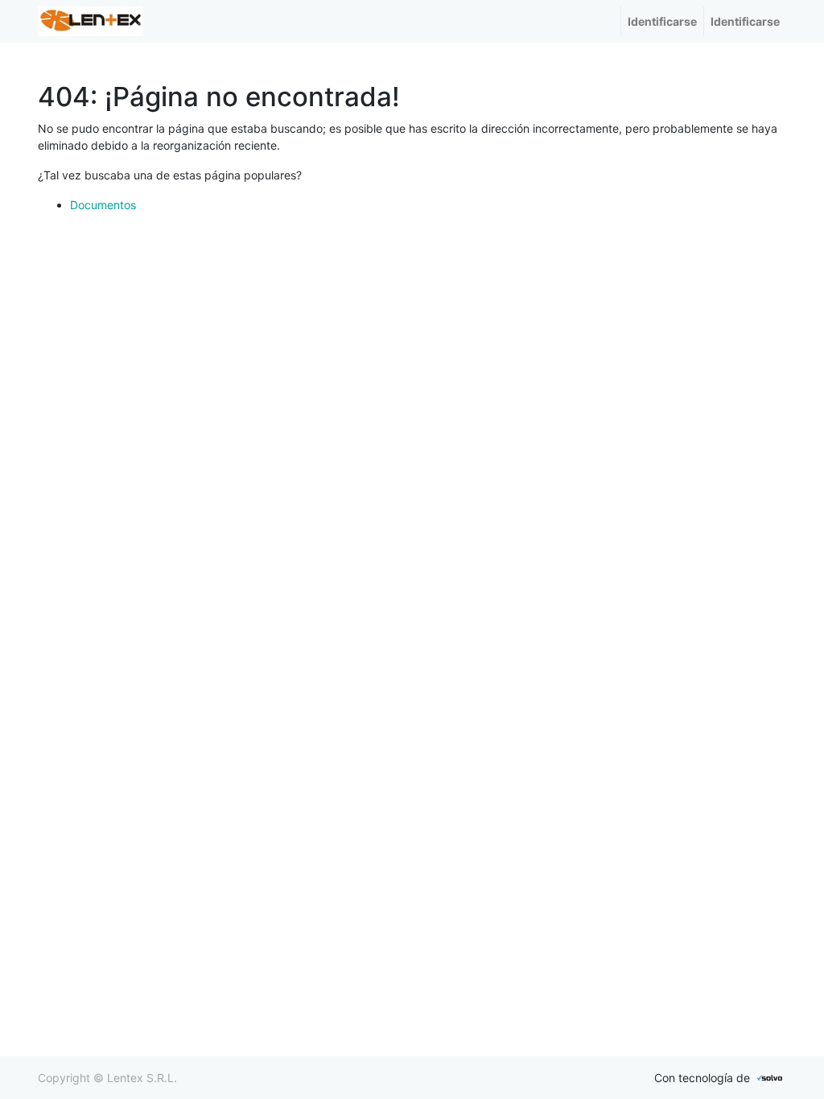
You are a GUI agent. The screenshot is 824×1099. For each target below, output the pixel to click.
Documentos (103, 205)
